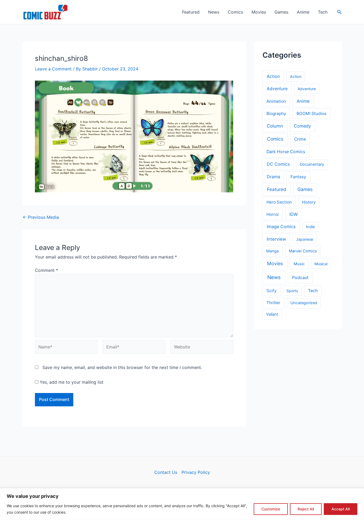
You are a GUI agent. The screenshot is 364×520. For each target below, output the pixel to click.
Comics (235, 12)
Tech (322, 12)
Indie (310, 226)
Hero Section (279, 202)
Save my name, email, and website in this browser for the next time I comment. (122, 367)
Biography (276, 113)
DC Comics (278, 164)
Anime (303, 12)
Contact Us (165, 472)
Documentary (312, 164)
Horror (272, 214)
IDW (293, 214)
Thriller (273, 302)
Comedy (302, 126)
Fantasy (298, 176)
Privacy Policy (195, 472)
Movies (259, 12)
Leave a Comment (53, 69)
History (309, 202)
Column (275, 126)
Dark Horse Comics (285, 151)
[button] (339, 12)
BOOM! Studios (311, 113)
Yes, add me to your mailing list (70, 382)
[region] (182, 504)
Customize (270, 509)
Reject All (306, 509)
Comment (46, 270)
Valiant (272, 314)
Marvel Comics (303, 251)
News (213, 12)
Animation (276, 101)
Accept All (340, 509)
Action (273, 76)
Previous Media (41, 217)
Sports (292, 290)
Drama (273, 176)
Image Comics (281, 226)
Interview (276, 239)
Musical (320, 263)
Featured (191, 12)
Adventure (277, 88)
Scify (271, 290)
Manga (272, 251)
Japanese (304, 239)
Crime (300, 139)
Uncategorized (303, 302)
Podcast (300, 277)
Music (299, 263)
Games (281, 12)
